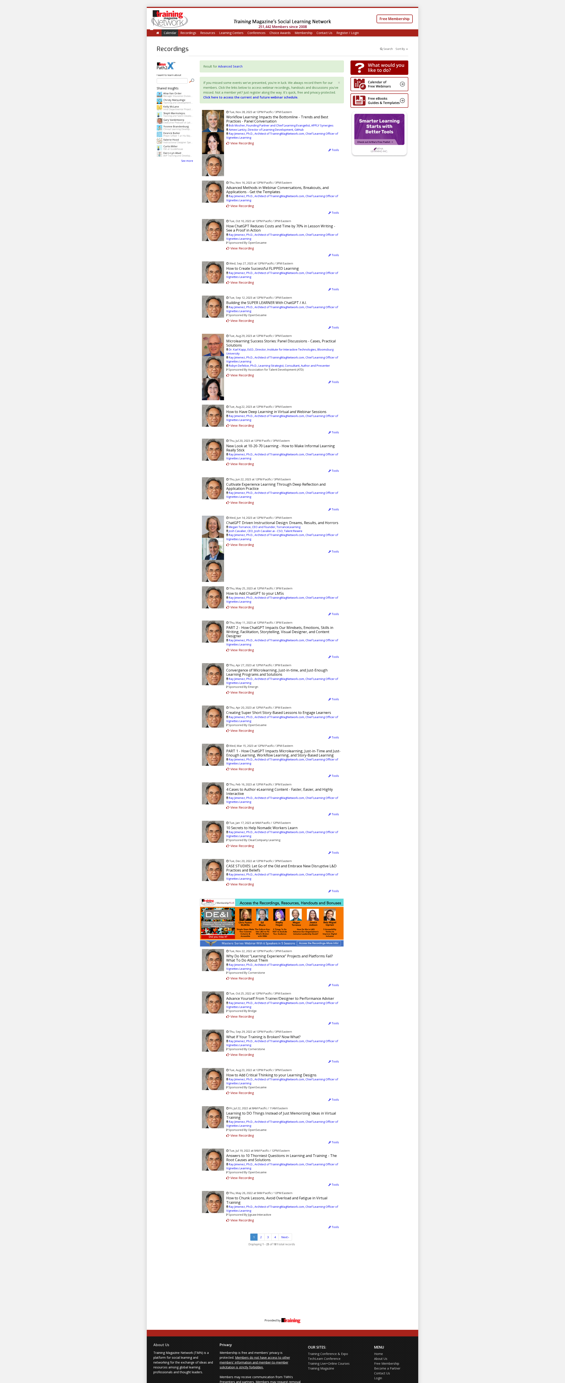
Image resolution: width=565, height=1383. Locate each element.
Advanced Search (230, 66)
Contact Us (324, 33)
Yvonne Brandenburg (176, 126)
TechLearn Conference (324, 1359)
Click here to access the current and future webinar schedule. (250, 97)
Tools (335, 150)
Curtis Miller (170, 146)
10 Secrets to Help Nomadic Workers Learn (262, 827)
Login (378, 1378)
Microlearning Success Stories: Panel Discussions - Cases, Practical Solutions (281, 343)
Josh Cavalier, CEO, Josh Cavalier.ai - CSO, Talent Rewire (265, 531)
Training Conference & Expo (328, 1354)
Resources (207, 33)
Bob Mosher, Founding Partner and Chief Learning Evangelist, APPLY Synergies (281, 125)
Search (388, 49)
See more (187, 161)
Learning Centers (231, 33)
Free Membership (395, 18)
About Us (161, 1344)
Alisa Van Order (172, 93)
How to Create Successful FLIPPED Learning (262, 268)
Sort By (401, 49)
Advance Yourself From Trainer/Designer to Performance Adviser (280, 998)
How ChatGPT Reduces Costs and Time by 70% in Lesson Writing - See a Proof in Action (280, 228)
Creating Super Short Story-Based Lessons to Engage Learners (278, 712)
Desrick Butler (171, 133)
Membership (304, 33)
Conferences (256, 33)
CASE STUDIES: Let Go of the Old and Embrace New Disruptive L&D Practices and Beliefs (281, 868)
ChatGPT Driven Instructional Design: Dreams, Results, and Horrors (282, 522)
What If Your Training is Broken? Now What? (263, 1036)
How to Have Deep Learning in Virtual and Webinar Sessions (276, 411)
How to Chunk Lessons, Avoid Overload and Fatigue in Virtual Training (276, 1200)
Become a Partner (387, 1368)
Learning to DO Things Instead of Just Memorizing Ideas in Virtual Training (281, 1115)
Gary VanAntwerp (173, 119)
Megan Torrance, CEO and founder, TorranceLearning (264, 527)
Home (378, 1354)
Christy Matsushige (174, 100)
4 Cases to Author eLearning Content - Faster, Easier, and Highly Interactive (279, 791)
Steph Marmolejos (174, 113)
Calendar (170, 33)
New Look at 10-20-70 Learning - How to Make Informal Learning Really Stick (280, 448)
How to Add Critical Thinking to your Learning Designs (271, 1075)
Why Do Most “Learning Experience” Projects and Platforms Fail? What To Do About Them (279, 958)
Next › (285, 1237)
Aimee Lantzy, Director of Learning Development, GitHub (266, 130)
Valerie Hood (171, 139)
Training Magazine (321, 1368)
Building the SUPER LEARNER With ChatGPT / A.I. (266, 302)
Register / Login (347, 33)
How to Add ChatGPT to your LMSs (255, 593)
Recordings (188, 33)
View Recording (242, 143)
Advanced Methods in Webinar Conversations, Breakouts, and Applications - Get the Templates (277, 189)
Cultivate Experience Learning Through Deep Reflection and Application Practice (276, 486)
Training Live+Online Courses (329, 1363)
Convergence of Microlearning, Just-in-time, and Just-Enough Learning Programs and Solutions (277, 672)
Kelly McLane (171, 106)
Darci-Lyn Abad (172, 153)
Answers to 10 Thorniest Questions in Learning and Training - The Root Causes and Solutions (281, 1157)
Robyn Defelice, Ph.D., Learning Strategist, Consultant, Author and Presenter (279, 366)
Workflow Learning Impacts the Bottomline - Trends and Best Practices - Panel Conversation (277, 119)
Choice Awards (280, 33)
